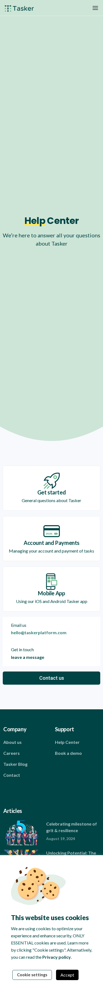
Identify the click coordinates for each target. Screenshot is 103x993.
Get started (51, 492)
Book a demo (68, 753)
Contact (11, 775)
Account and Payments (51, 542)
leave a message (27, 657)
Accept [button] (67, 974)
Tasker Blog (15, 764)
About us (12, 742)
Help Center (67, 742)
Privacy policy (56, 957)
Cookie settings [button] (32, 974)
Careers (11, 753)
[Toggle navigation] (95, 7)
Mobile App (51, 593)
